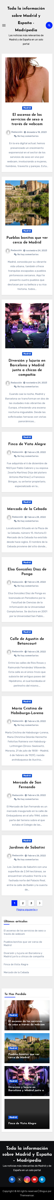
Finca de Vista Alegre (27, 444)
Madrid (27, 108)
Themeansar (27, 1195)
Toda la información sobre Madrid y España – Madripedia (27, 1154)
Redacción (16, 132)
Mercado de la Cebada (27, 509)
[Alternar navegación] (4, 25)
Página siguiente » (27, 909)
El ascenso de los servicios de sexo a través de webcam (27, 119)
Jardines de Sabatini (27, 847)
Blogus (43, 1191)
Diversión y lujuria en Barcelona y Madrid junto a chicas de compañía (26, 1090)
